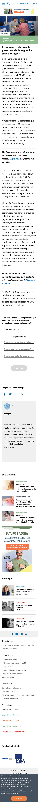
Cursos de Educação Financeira (13, 695)
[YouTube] (17, 634)
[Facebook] (12, 634)
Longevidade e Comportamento (13, 732)
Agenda (16, 645)
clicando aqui (13, 793)
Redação (7, 414)
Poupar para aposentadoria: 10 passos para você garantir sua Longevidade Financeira (25, 519)
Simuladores (30, 695)
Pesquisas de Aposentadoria (12, 674)
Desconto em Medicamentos (12, 688)
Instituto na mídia (27, 645)
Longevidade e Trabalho (10, 721)
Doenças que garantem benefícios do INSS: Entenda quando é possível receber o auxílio (25, 503)
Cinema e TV (20, 602)
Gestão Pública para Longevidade (14, 670)
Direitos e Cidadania (23, 497)
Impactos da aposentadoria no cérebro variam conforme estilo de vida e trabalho (26, 488)
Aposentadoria (8, 38)
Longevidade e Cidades (10, 709)
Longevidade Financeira (10, 726)
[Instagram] (21, 634)
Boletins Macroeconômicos (11, 659)
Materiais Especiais (11, 699)
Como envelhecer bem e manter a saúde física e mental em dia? (25, 592)
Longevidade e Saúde (9, 715)
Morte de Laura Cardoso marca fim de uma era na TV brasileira (25, 624)
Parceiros (13, 649)
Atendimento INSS (8, 692)
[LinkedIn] (26, 634)
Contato (5, 649)
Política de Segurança (19, 773)
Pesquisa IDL (6, 667)
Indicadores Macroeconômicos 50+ (14, 663)
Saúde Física (20, 586)
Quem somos (7, 645)
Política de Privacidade (19, 771)
